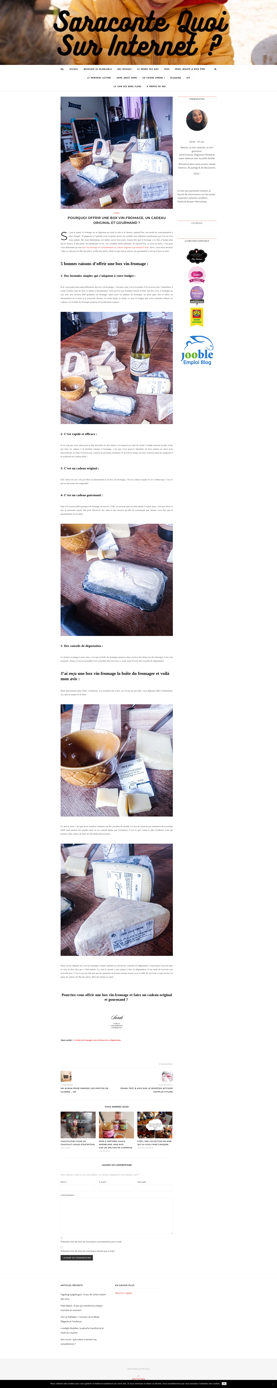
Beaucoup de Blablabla (98, 69)
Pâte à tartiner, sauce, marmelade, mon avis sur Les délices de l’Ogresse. (116, 1144)
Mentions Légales (123, 1293)
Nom (64, 1181)
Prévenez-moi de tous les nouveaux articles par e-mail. (88, 1251)
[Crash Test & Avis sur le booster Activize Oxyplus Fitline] (167, 1076)
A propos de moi (156, 86)
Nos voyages (124, 69)
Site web (141, 1181)
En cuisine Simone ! (154, 77)
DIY (188, 77)
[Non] (273, 1384)
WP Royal (145, 1369)
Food (167, 69)
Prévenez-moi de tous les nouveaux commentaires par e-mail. (91, 1241)
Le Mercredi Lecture (99, 77)
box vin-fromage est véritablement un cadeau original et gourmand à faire (115, 247)
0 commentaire (166, 1064)
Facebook (196, 223)
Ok (224, 1384)
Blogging (175, 77)
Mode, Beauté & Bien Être (190, 69)
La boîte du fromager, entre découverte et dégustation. (97, 1040)
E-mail (103, 1181)
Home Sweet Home (127, 77)
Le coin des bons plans (127, 86)
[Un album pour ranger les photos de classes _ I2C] (66, 1076)
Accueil (74, 69)
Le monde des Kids (148, 69)
